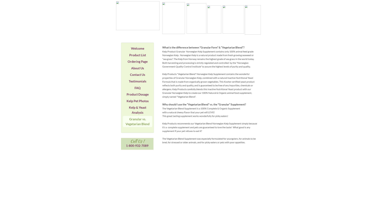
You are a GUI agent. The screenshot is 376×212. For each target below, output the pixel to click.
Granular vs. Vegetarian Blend (138, 121)
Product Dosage (138, 94)
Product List (137, 55)
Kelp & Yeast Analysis (137, 110)
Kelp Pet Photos (138, 101)
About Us (137, 68)
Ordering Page (138, 61)
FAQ (138, 88)
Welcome (137, 48)
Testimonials (137, 81)
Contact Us (137, 74)
